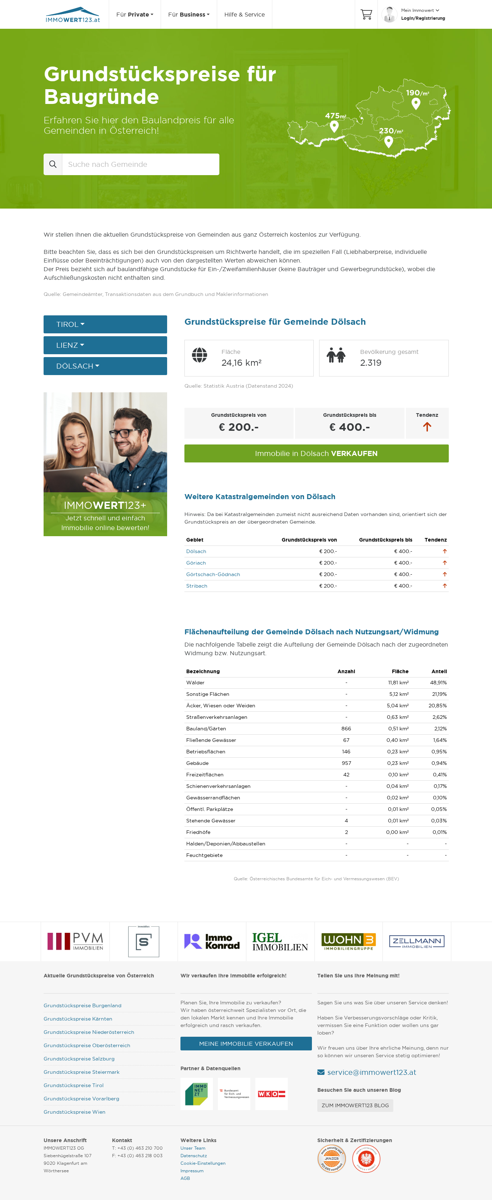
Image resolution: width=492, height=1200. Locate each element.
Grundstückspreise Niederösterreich (89, 1032)
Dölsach (74, 366)
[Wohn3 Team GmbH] (348, 941)
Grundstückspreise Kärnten (78, 1019)
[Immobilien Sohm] (143, 941)
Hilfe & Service (244, 14)
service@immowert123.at (371, 1072)
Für (132, 14)
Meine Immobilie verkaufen (246, 1043)
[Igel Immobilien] (280, 941)
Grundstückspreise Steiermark (82, 1072)
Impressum (191, 1170)
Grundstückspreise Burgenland (82, 1005)
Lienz (67, 345)
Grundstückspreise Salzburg (79, 1059)
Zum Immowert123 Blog (355, 1105)
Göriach (196, 563)
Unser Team (192, 1148)
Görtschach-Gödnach (213, 574)
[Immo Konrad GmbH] (212, 941)
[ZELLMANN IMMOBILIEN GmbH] (417, 941)
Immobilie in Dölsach (316, 453)
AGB (185, 1178)
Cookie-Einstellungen (202, 1163)
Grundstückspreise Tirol (74, 1085)
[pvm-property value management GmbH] (75, 941)
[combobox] (141, 164)
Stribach (196, 586)
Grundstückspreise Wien (75, 1112)
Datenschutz (193, 1155)
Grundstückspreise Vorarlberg (81, 1098)
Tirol (67, 324)
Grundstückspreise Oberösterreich (87, 1045)
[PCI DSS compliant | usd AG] (331, 1157)
